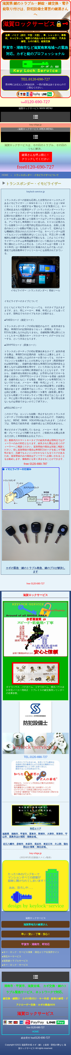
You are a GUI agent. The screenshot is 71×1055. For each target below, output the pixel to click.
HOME (5, 175)
